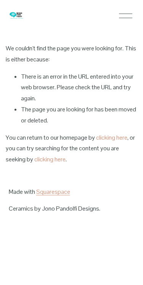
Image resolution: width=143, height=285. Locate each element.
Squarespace (53, 192)
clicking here (111, 138)
